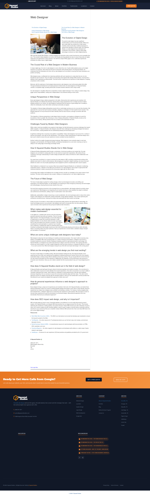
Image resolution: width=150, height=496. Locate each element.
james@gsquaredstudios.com (75, 1)
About (56, 6)
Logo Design (79, 410)
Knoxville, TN (124, 401)
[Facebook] (79, 457)
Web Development (80, 413)
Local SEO (78, 404)
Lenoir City (123, 422)
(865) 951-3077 (32, 1)
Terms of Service (114, 485)
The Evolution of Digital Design (39, 27)
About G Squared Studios (105, 401)
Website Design (80, 401)
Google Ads (79, 416)
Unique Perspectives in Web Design (40, 30)
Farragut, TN (124, 404)
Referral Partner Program (105, 410)
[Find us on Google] (41, 339)
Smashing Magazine (37, 328)
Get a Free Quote (94, 379)
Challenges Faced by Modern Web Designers (72, 30)
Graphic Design (79, 407)
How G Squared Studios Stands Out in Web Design (44, 32)
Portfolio (64, 6)
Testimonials (73, 6)
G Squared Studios (33, 485)
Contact (92, 6)
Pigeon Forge (124, 416)
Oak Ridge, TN (124, 410)
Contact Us (101, 413)
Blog (50, 6)
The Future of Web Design (68, 32)
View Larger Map (34, 367)
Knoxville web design (19, 403)
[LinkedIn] (82, 457)
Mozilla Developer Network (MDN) (40, 324)
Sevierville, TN (124, 413)
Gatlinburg (123, 419)
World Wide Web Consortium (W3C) (40, 316)
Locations (83, 6)
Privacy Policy (106, 485)
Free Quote (131, 5)
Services (42, 6)
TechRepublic (35, 320)
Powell (122, 425)
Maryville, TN (124, 407)
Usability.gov (35, 332)
